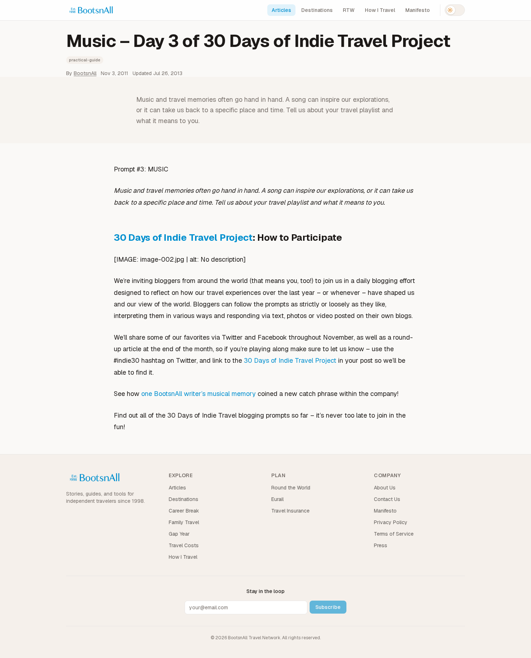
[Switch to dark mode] (455, 10)
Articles (281, 10)
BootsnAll (85, 73)
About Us (385, 487)
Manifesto (417, 10)
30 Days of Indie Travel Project (183, 237)
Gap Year (179, 534)
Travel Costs (184, 545)
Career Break (184, 510)
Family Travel (184, 522)
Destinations (317, 10)
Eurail (277, 499)
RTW (349, 10)
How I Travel (380, 10)
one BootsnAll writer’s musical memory (198, 393)
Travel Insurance (290, 510)
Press (380, 545)
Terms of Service (394, 534)
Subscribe (328, 607)
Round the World (290, 487)
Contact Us (387, 499)
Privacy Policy (390, 522)
